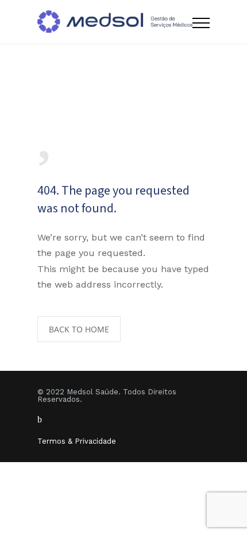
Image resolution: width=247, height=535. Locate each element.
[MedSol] (114, 21)
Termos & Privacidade (76, 441)
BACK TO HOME (79, 329)
